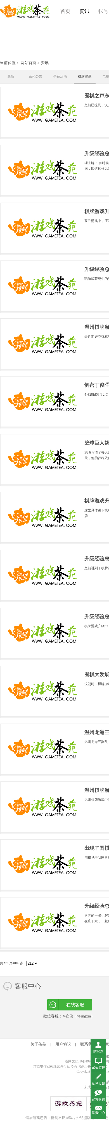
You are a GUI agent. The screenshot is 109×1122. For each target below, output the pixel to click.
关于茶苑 (38, 1044)
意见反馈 (98, 1083)
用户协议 (63, 1044)
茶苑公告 (35, 76)
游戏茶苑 (25, 11)
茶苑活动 (60, 76)
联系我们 (88, 1044)
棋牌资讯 (84, 76)
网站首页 (28, 63)
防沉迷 (98, 1051)
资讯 (84, 11)
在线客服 (75, 1004)
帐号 (103, 11)
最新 (11, 76)
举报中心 (98, 1113)
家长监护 (98, 1067)
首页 (65, 11)
